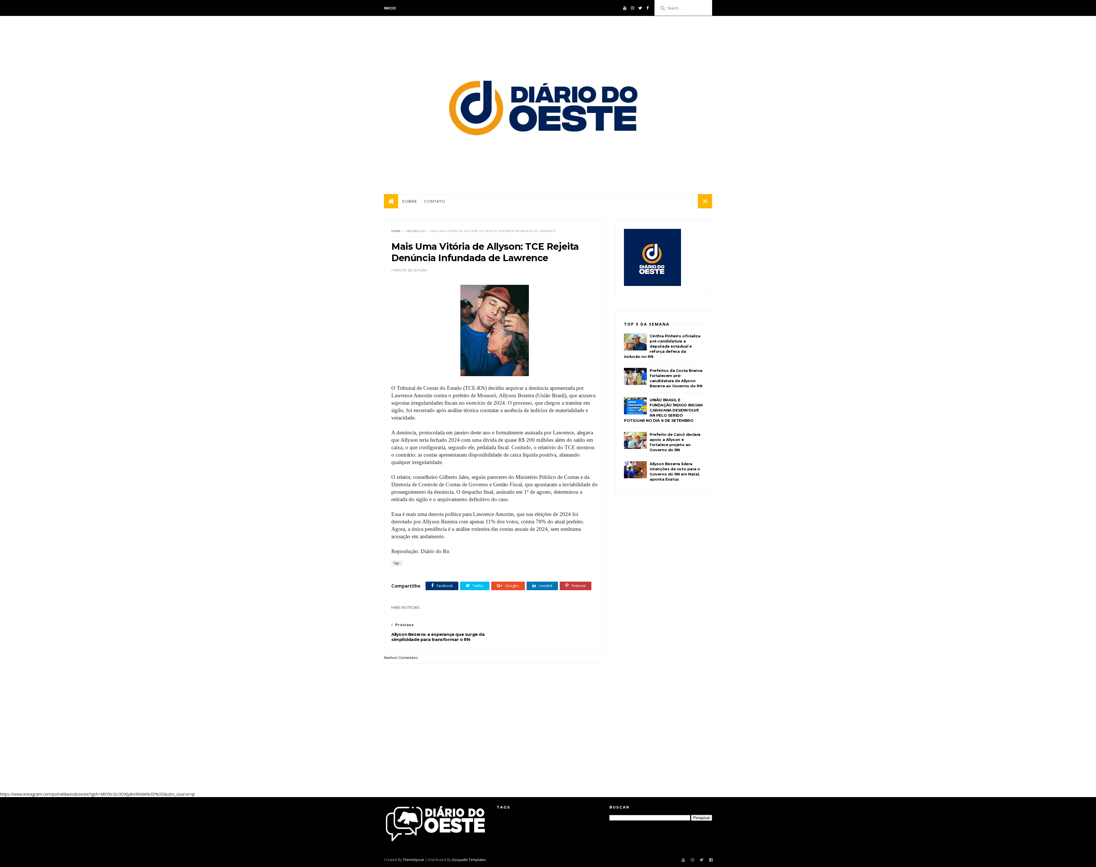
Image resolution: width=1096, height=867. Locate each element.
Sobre (409, 201)
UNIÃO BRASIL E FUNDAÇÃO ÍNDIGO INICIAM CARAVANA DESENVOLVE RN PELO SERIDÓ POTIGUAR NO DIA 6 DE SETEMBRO (663, 410)
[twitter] (640, 8)
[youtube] (624, 8)
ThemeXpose (413, 859)
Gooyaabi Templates (469, 859)
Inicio (390, 8)
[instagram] (632, 8)
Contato (434, 201)
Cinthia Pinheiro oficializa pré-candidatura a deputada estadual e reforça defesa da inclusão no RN (662, 346)
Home (396, 231)
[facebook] (647, 8)
